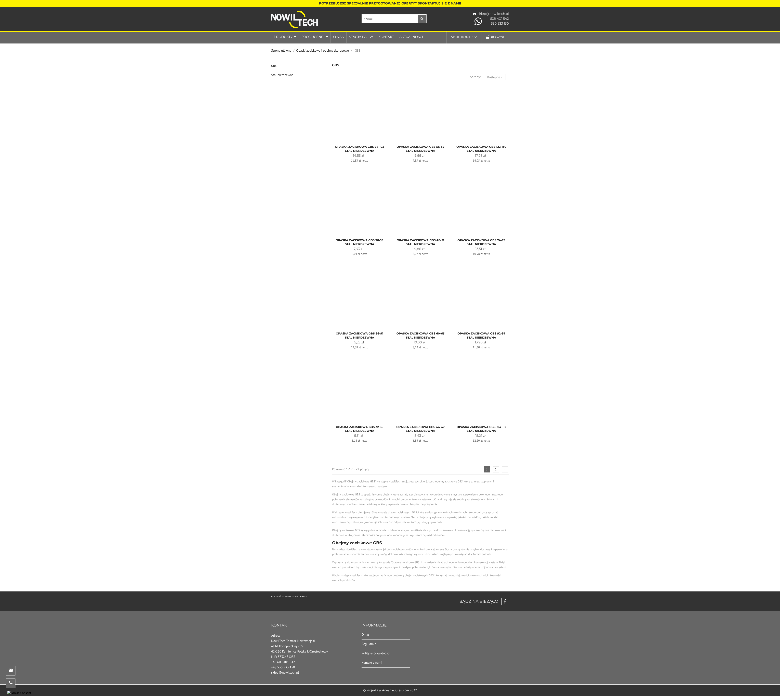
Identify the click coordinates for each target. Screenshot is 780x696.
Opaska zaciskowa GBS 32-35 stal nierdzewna (359, 429)
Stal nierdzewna (282, 75)
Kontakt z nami (372, 662)
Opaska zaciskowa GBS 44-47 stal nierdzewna (420, 429)
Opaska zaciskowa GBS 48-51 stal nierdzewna (420, 242)
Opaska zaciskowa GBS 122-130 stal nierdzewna (481, 149)
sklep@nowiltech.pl (493, 14)
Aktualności (411, 37)
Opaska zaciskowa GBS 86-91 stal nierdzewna (359, 335)
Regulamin (369, 644)
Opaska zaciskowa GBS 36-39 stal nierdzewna (359, 242)
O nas (338, 37)
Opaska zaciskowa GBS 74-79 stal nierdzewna (481, 242)
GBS (273, 66)
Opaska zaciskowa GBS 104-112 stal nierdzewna (481, 429)
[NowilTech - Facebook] (503, 601)
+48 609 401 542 (283, 662)
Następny (504, 469)
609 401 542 (499, 19)
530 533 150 (500, 24)
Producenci (313, 37)
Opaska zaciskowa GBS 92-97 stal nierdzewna (481, 335)
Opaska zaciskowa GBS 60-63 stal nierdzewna (420, 335)
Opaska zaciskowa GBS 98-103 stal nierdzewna (359, 149)
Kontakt (386, 37)
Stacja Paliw (361, 37)
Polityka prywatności (376, 653)
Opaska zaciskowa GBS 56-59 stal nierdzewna (420, 149)
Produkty (284, 37)
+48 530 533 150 (283, 667)
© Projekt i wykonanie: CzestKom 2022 (390, 690)
